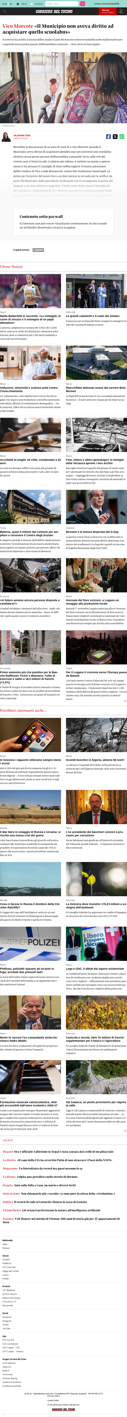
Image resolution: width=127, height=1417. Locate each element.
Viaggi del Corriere (10, 1271)
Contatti (6, 1259)
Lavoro (5, 1275)
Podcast (6, 1248)
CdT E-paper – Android (12, 1351)
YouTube (6, 1328)
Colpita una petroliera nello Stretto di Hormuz (40, 1176)
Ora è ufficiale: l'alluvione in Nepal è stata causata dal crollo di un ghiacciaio (58, 1151)
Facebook (6, 1317)
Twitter (5, 1324)
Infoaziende (7, 1305)
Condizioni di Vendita (11, 1386)
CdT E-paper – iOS (11, 1347)
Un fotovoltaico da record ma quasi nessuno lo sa (42, 1168)
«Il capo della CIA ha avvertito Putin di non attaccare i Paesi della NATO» (57, 1160)
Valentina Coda (21, 135)
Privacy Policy (53, 1396)
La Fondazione (8, 1363)
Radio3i (5, 1370)
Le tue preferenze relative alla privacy (63, 1405)
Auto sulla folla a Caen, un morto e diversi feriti (39, 1185)
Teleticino (6, 1367)
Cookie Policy (53, 1400)
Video (5, 1244)
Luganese (38, 250)
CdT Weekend (8, 1290)
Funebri (5, 1278)
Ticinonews (7, 1374)
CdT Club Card (8, 1267)
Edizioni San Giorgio (11, 1298)
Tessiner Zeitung (9, 1378)
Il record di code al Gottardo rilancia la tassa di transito (45, 1202)
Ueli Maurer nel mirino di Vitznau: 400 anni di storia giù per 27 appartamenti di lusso (61, 1220)
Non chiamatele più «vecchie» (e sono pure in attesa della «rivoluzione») (59, 1193)
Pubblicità (6, 1263)
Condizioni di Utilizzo (11, 1382)
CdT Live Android (10, 1344)
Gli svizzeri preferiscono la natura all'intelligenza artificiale (52, 1210)
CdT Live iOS (8, 1340)
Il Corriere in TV (9, 1301)
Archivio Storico (9, 1294)
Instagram (7, 1321)
